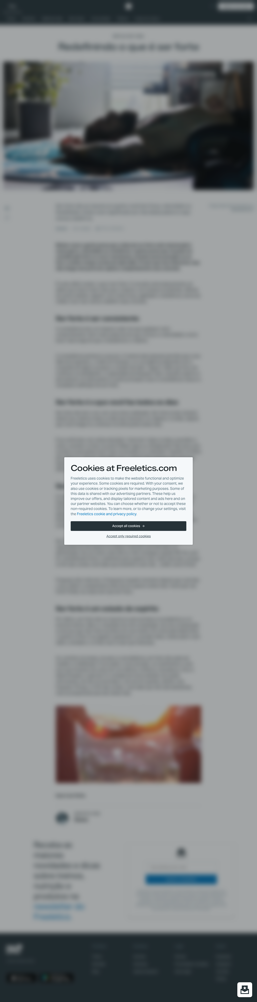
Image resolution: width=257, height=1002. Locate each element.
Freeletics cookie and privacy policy (106, 514)
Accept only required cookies (128, 536)
